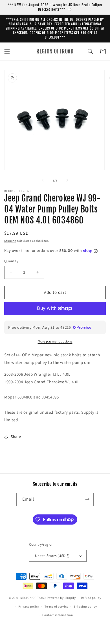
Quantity (11, 261)
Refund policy (91, 598)
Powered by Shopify (61, 598)
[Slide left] (42, 180)
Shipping (10, 241)
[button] (7, 51)
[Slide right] (67, 180)
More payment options (55, 341)
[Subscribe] (87, 499)
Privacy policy (28, 606)
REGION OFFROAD (33, 598)
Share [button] (16, 436)
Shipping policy (85, 606)
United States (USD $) (52, 555)
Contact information (57, 615)
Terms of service (56, 606)
